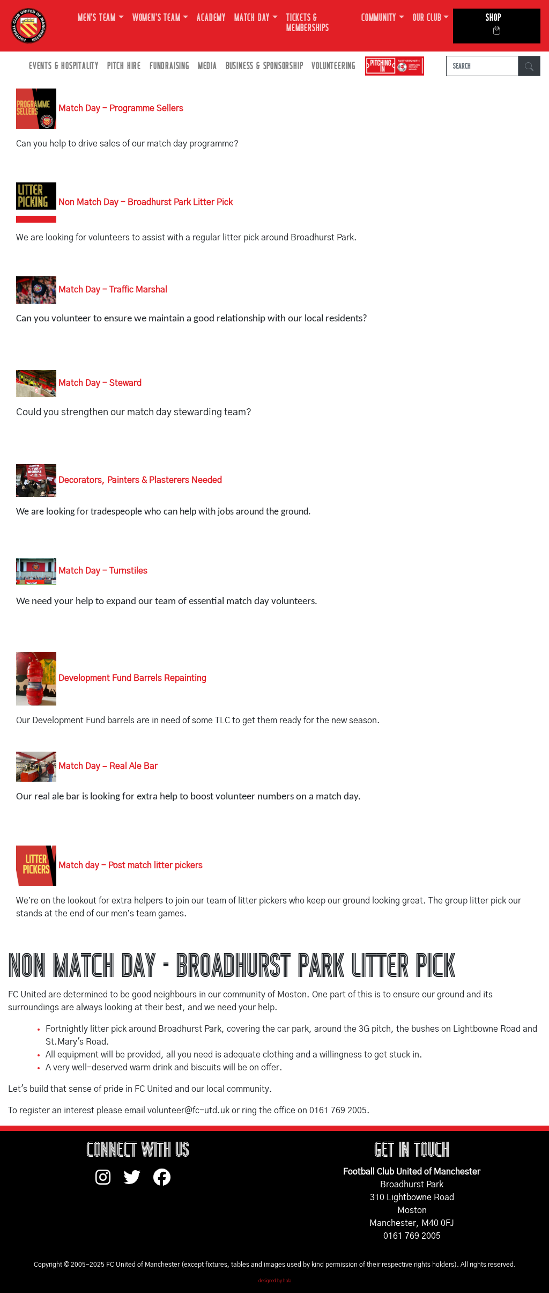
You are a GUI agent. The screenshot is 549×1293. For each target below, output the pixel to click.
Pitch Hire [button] (124, 66)
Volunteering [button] (333, 66)
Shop (493, 18)
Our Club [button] (427, 18)
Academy (211, 18)
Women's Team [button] (156, 18)
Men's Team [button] (97, 18)
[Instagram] (109, 1182)
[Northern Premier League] (392, 66)
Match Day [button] (252, 18)
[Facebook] (166, 1182)
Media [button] (207, 66)
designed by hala (274, 1281)
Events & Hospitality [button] (64, 66)
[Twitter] (138, 1182)
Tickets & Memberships (307, 23)
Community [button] (378, 18)
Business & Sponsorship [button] (264, 66)
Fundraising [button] (169, 66)
